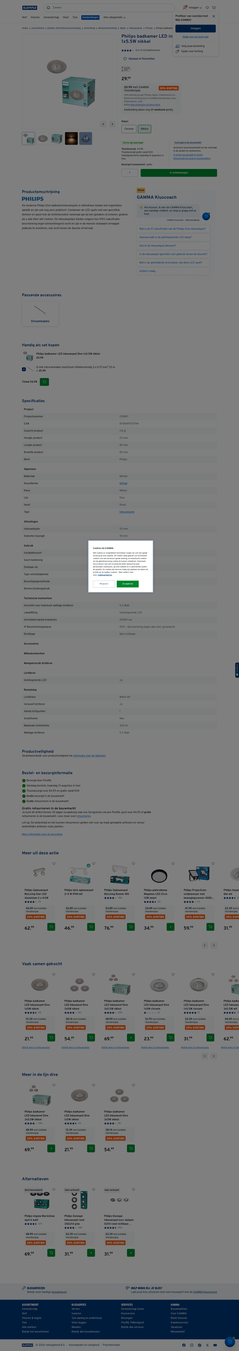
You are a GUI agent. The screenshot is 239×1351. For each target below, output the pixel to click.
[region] (120, 566)
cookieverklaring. (105, 575)
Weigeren (104, 584)
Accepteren (127, 584)
